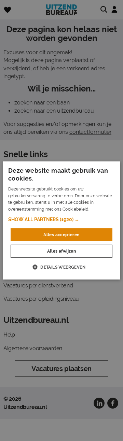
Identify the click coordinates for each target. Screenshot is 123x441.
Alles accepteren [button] (61, 234)
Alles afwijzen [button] (61, 251)
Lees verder (101, 209)
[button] (61, 219)
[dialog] (61, 220)
